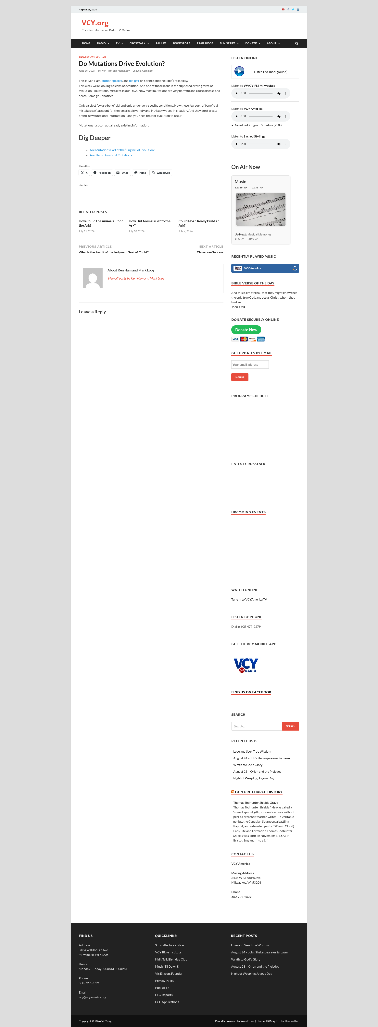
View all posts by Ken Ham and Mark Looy (137, 278)
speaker (117, 80)
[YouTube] (283, 9)
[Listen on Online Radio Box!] (295, 269)
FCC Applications (167, 1002)
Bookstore (181, 43)
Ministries (227, 43)
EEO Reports (164, 995)
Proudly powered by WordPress (234, 1021)
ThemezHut (291, 1021)
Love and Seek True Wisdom (252, 751)
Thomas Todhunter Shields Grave (255, 802)
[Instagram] (298, 9)
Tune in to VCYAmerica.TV (249, 599)
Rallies (161, 43)
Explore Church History (259, 791)
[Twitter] (293, 9)
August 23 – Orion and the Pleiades (257, 771)
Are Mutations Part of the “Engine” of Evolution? (122, 150)
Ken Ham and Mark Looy (116, 70)
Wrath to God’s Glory (247, 765)
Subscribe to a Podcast (170, 945)
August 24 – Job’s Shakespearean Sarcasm (261, 758)
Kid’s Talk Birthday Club (171, 959)
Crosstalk (137, 43)
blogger (134, 80)
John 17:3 (238, 307)
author (106, 80)
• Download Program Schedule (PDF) (256, 125)
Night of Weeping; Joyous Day (253, 778)
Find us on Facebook (251, 692)
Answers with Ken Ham (92, 57)
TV (118, 43)
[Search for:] (265, 726)
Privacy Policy (164, 980)
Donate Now (246, 329)
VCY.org (95, 23)
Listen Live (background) (270, 72)
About (271, 43)
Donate (251, 43)
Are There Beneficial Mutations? (111, 155)
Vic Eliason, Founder (169, 973)
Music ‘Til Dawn (167, 966)
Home (86, 43)
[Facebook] (288, 9)
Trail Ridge (205, 43)
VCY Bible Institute (168, 952)
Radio (101, 43)
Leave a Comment (143, 70)
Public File (162, 987)
